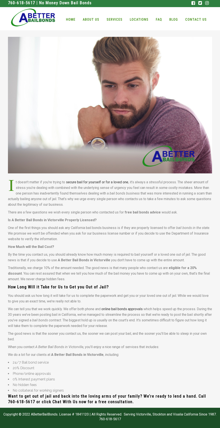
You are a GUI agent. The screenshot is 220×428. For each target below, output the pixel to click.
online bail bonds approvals (122, 309)
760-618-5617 (21, 401)
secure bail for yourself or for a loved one (97, 182)
